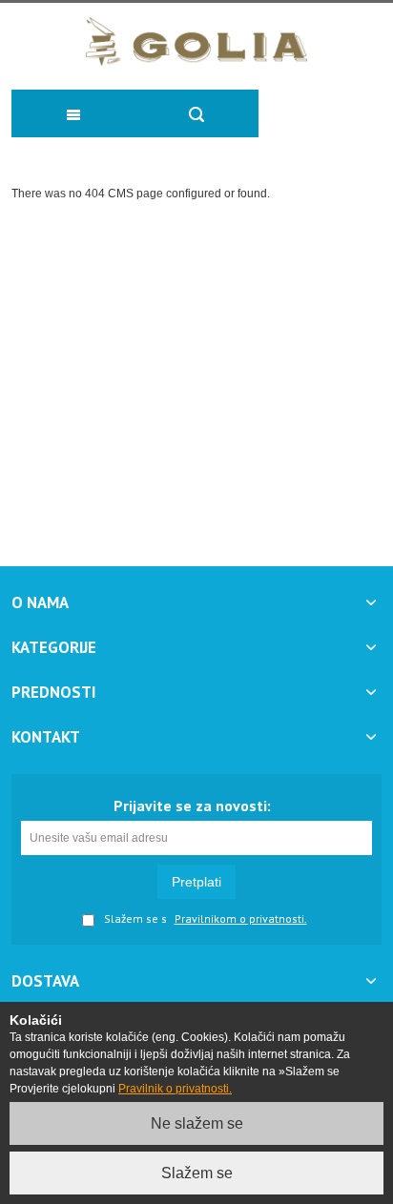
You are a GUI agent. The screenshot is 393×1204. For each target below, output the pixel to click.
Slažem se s (135, 919)
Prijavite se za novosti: (192, 805)
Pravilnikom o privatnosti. (241, 919)
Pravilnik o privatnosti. (175, 1088)
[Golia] (197, 41)
